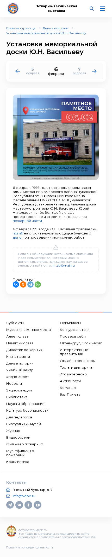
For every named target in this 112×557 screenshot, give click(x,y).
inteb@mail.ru (64, 265)
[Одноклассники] (23, 284)
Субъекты (15, 323)
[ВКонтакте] (16, 284)
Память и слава (20, 343)
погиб (18, 233)
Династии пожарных (24, 350)
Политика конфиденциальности (29, 547)
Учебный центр (20, 370)
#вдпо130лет (17, 377)
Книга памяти (18, 356)
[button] (94, 71)
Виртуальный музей (23, 424)
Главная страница (20, 28)
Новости (14, 383)
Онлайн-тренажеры (78, 361)
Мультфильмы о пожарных (20, 453)
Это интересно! (74, 374)
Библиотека (17, 397)
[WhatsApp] (38, 284)
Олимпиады (70, 323)
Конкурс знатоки (75, 329)
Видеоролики (18, 437)
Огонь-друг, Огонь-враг (81, 343)
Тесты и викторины (76, 367)
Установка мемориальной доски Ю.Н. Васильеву (46, 33)
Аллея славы (17, 336)
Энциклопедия (19, 390)
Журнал (13, 431)
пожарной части (27, 221)
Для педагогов (19, 417)
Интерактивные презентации (74, 352)
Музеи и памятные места (28, 329)
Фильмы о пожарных (24, 444)
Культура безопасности (27, 410)
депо (17, 237)
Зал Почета (70, 394)
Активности (70, 381)
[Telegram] (30, 284)
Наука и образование (25, 404)
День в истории (55, 28)
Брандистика (17, 462)
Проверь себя (73, 336)
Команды (68, 387)
